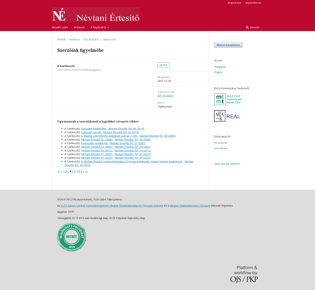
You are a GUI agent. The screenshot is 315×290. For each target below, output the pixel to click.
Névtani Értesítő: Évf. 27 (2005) (128, 143)
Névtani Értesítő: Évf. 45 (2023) (132, 158)
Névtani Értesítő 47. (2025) (97, 154)
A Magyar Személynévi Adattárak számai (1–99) (109, 136)
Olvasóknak (220, 142)
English (218, 72)
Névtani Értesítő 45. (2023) (97, 158)
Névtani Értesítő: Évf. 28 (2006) (157, 136)
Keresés (254, 27)
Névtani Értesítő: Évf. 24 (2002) (132, 147)
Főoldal (61, 39)
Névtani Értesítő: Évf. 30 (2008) (132, 139)
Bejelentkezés (253, 2)
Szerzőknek (220, 148)
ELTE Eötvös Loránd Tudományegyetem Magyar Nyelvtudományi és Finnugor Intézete (112, 205)
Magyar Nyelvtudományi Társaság (190, 205)
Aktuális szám (60, 27)
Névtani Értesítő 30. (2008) (97, 139)
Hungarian (220, 66)
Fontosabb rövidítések (94, 143)
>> (86, 171)
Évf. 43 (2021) (91, 39)
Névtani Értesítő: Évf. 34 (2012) (132, 150)
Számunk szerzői (91, 132)
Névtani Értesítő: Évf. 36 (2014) (126, 128)
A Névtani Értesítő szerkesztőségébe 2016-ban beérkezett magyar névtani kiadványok (132, 161)
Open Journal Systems (227, 163)
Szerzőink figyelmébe (94, 128)
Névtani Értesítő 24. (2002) (97, 147)
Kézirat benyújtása (228, 45)
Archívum (79, 27)
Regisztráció (234, 2)
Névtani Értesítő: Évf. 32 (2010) (121, 132)
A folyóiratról (99, 27)
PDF (165, 65)
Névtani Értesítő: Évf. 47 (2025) (132, 154)
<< (58, 171)
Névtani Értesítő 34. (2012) (97, 150)
